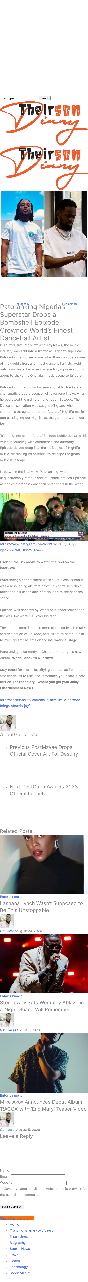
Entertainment (44, 282)
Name (6, 1170)
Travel (14, 1255)
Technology (19, 1267)
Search (45, 98)
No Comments (68, 303)
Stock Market (20, 1273)
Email (5, 1176)
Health (15, 1261)
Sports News (20, 1249)
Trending (31, 1230)
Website (6, 1182)
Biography (18, 1243)
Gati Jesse (21, 303)
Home (14, 1224)
